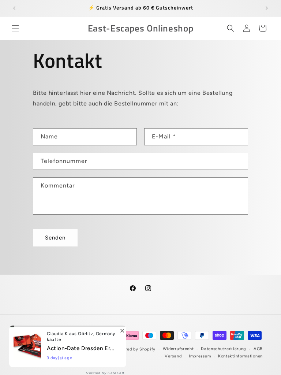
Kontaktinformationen (240, 356)
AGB (258, 348)
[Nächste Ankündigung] (267, 8)
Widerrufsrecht (178, 348)
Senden (55, 237)
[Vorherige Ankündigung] (14, 8)
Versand (173, 356)
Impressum (200, 356)
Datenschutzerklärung (223, 348)
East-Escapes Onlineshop (86, 349)
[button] (15, 28)
